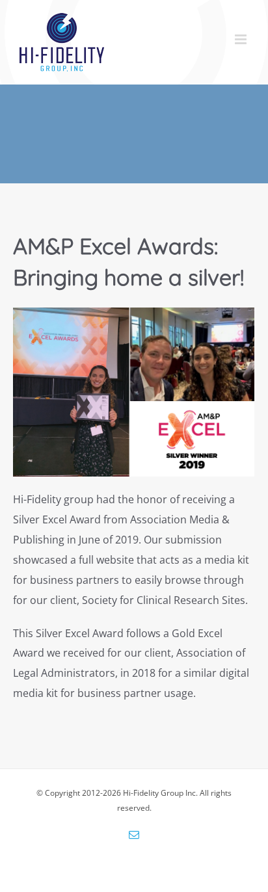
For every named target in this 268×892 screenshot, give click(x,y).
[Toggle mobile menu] (241, 39)
